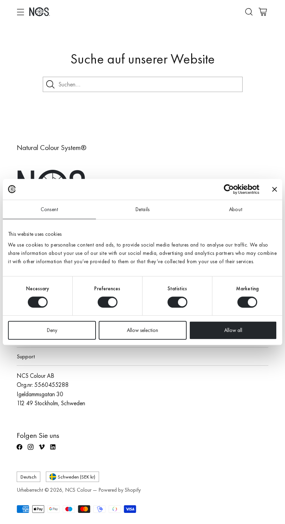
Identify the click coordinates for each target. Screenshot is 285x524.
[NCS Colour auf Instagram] (31, 450)
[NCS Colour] (39, 11)
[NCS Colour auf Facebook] (20, 450)
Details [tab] (142, 209)
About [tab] (235, 209)
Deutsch (28, 476)
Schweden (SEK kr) (76, 476)
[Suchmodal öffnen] (249, 12)
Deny (52, 330)
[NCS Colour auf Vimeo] (42, 450)
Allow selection (142, 330)
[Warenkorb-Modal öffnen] (262, 12)
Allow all (233, 330)
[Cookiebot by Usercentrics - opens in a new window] (228, 189)
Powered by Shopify (119, 489)
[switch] (107, 302)
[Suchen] (50, 84)
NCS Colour (78, 489)
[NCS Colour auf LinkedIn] (53, 450)
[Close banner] (274, 189)
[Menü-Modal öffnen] (20, 12)
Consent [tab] (49, 209)
